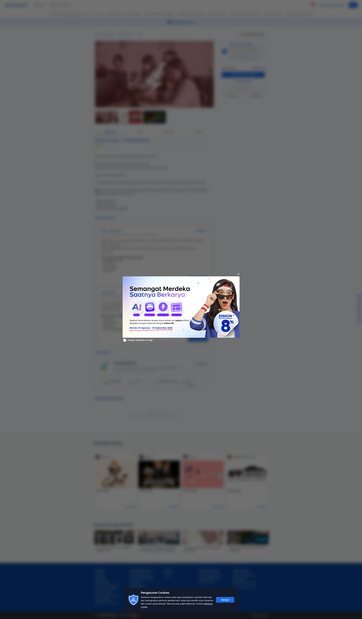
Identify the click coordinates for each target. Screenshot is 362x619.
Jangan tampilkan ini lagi (139, 340)
